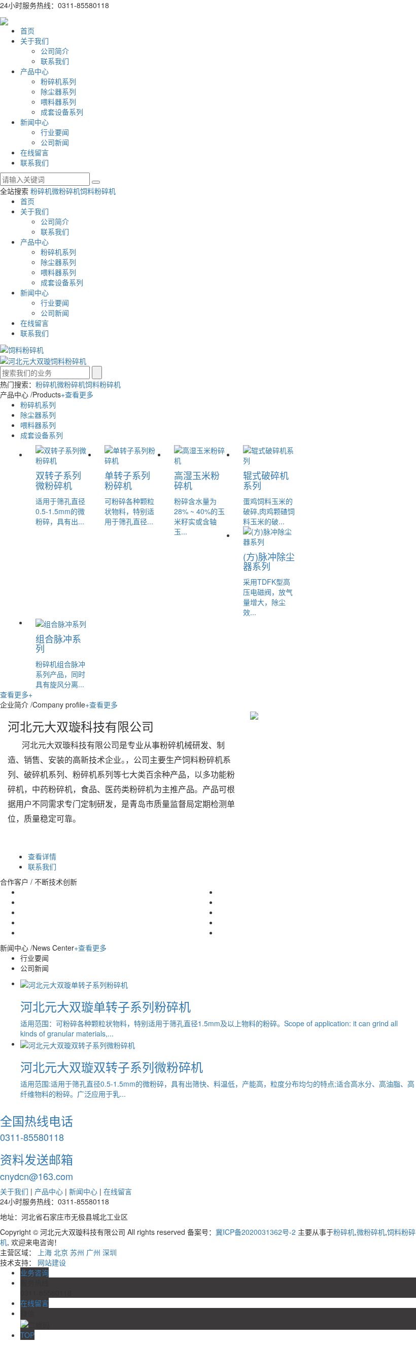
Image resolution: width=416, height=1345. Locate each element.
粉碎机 (41, 191)
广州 (93, 1252)
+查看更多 (77, 394)
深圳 (109, 1252)
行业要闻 (55, 132)
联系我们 (55, 61)
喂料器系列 (58, 101)
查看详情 (42, 856)
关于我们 (34, 41)
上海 (45, 1252)
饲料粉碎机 (98, 191)
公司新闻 (55, 142)
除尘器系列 (58, 91)
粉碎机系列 (58, 81)
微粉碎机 (66, 191)
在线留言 (34, 152)
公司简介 (55, 51)
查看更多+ (16, 694)
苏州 (77, 1252)
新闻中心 (34, 122)
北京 (61, 1252)
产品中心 (34, 71)
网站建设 (52, 1262)
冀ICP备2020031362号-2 (256, 1232)
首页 (27, 30)
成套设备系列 (62, 112)
